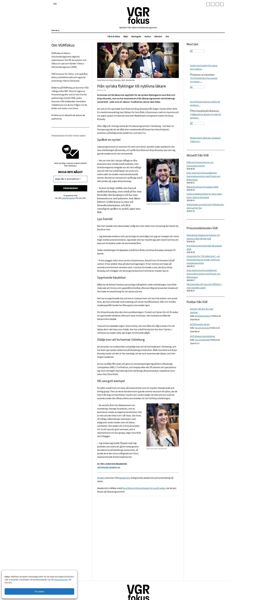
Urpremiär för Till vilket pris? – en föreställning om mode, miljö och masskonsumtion (203, 260)
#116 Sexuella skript (200, 324)
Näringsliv (136, 36)
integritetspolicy (61, 579)
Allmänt (158, 36)
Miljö (125, 36)
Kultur (148, 36)
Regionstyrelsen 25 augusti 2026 (202, 186)
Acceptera (39, 591)
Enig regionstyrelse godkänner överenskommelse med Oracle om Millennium (203, 176)
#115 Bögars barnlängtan (202, 336)
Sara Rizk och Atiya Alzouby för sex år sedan (144, 488)
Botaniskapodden (202, 316)
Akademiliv (124, 477)
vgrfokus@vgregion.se (108, 467)
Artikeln (101, 477)
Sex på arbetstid (202, 328)
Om (167, 36)
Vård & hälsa (114, 36)
